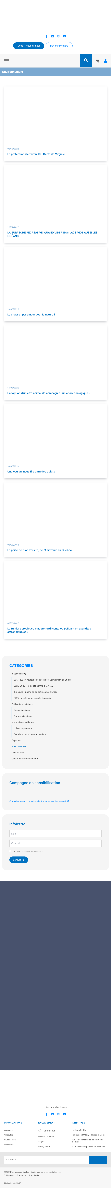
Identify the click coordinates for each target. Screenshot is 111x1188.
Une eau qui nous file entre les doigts (31, 471)
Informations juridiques (23, 722)
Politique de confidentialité (15, 1175)
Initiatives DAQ (19, 673)
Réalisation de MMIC (12, 1183)
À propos (8, 1130)
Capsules (16, 740)
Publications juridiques (22, 704)
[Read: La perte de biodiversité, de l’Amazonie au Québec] (55, 520)
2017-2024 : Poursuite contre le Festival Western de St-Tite (42, 680)
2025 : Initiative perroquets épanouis (88, 1146)
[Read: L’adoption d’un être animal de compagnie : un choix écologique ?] (55, 365)
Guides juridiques (22, 710)
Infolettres (8, 1144)
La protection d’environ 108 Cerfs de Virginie (36, 154)
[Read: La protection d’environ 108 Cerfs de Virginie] (55, 113)
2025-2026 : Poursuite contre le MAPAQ (33, 686)
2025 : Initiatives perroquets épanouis (32, 698)
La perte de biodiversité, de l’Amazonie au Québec (39, 550)
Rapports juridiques (23, 716)
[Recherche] (98, 1160)
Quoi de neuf (18, 752)
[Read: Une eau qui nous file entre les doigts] (55, 437)
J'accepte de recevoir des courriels (26, 851)
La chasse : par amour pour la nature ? (31, 314)
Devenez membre (46, 1136)
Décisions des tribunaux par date (30, 734)
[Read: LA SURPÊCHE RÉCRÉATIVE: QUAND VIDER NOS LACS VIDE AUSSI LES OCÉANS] (55, 197)
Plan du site (34, 1175)
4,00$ (39, 801)
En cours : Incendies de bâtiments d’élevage (35, 692)
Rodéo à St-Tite (79, 1130)
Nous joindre (44, 1146)
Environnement (19, 746)
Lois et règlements (23, 728)
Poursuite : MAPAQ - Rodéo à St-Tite (89, 1135)
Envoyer (17, 860)
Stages (41, 1141)
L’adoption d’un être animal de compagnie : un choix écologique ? (48, 393)
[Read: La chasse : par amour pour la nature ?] (55, 281)
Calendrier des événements (25, 758)
